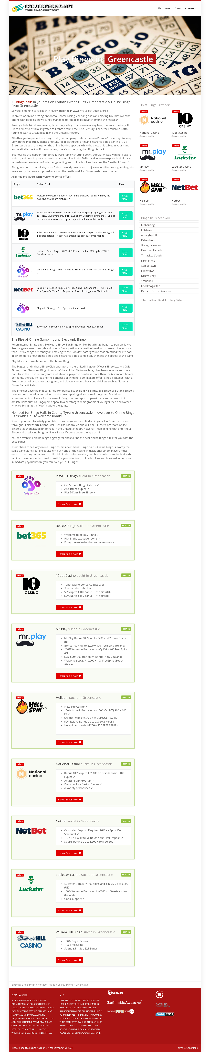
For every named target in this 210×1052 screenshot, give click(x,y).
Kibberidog (148, 225)
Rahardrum (148, 240)
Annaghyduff (149, 235)
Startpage (164, 8)
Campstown (148, 265)
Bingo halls (24, 102)
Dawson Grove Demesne (156, 291)
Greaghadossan (151, 245)
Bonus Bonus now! (68, 504)
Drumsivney (148, 276)
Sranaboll (147, 281)
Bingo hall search (185, 8)
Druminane (148, 260)
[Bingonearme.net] (42, 8)
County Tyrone (65, 984)
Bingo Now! (125, 197)
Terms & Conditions (187, 1047)
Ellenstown (148, 271)
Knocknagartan (150, 286)
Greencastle (101, 476)
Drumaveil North (151, 250)
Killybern (146, 230)
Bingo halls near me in (23, 984)
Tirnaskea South (151, 255)
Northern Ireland (46, 984)
